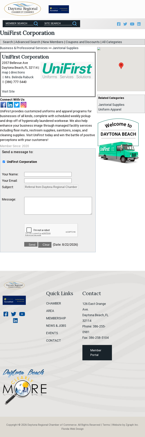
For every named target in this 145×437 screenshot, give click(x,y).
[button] (121, 65)
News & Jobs (56, 325)
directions (18, 72)
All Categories (112, 42)
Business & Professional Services (24, 48)
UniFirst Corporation (25, 57)
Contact (53, 340)
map (5, 72)
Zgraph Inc (132, 424)
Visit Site (8, 91)
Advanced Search (27, 42)
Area (50, 311)
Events (52, 333)
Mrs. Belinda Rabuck (19, 77)
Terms (106, 424)
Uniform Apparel (109, 109)
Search (8, 42)
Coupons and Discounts (83, 42)
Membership (56, 318)
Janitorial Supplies (111, 105)
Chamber (53, 303)
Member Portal (95, 353)
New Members (53, 42)
